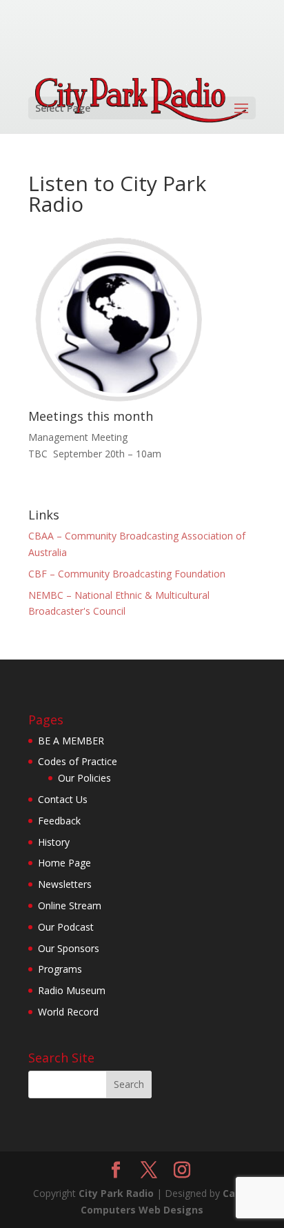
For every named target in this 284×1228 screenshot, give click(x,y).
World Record (68, 1011)
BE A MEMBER (71, 740)
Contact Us (63, 799)
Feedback (59, 820)
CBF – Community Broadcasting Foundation (126, 573)
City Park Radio (116, 1193)
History (54, 842)
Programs (60, 969)
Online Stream (69, 905)
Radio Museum (71, 990)
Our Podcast (66, 926)
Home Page (64, 862)
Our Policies (84, 777)
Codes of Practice (77, 761)
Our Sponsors (68, 948)
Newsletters (65, 884)
